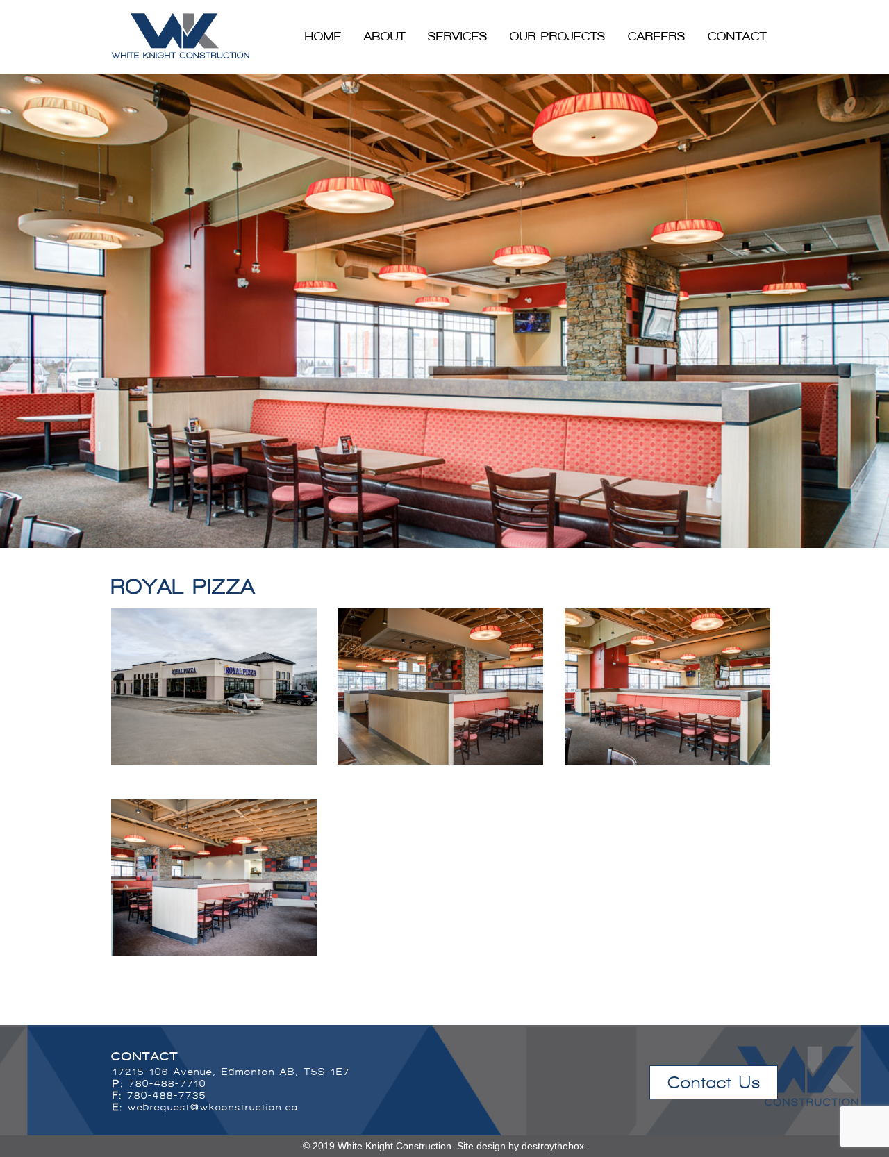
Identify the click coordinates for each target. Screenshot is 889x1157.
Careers (657, 36)
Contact (737, 36)
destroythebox (553, 1145)
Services (458, 36)
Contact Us (714, 1082)
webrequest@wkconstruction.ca (213, 1107)
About (385, 36)
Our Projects (558, 36)
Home (323, 36)
